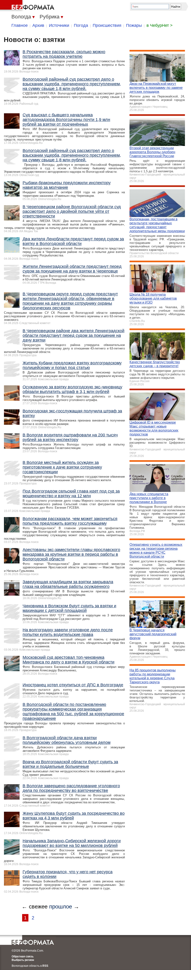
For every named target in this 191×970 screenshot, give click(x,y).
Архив (38, 25)
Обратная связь (23, 956)
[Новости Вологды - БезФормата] (28, 6)
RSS (45, 965)
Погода (81, 25)
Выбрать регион (23, 960)
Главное (19, 25)
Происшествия (107, 25)
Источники (59, 25)
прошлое (60, 906)
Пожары (134, 25)
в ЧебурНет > (160, 25)
